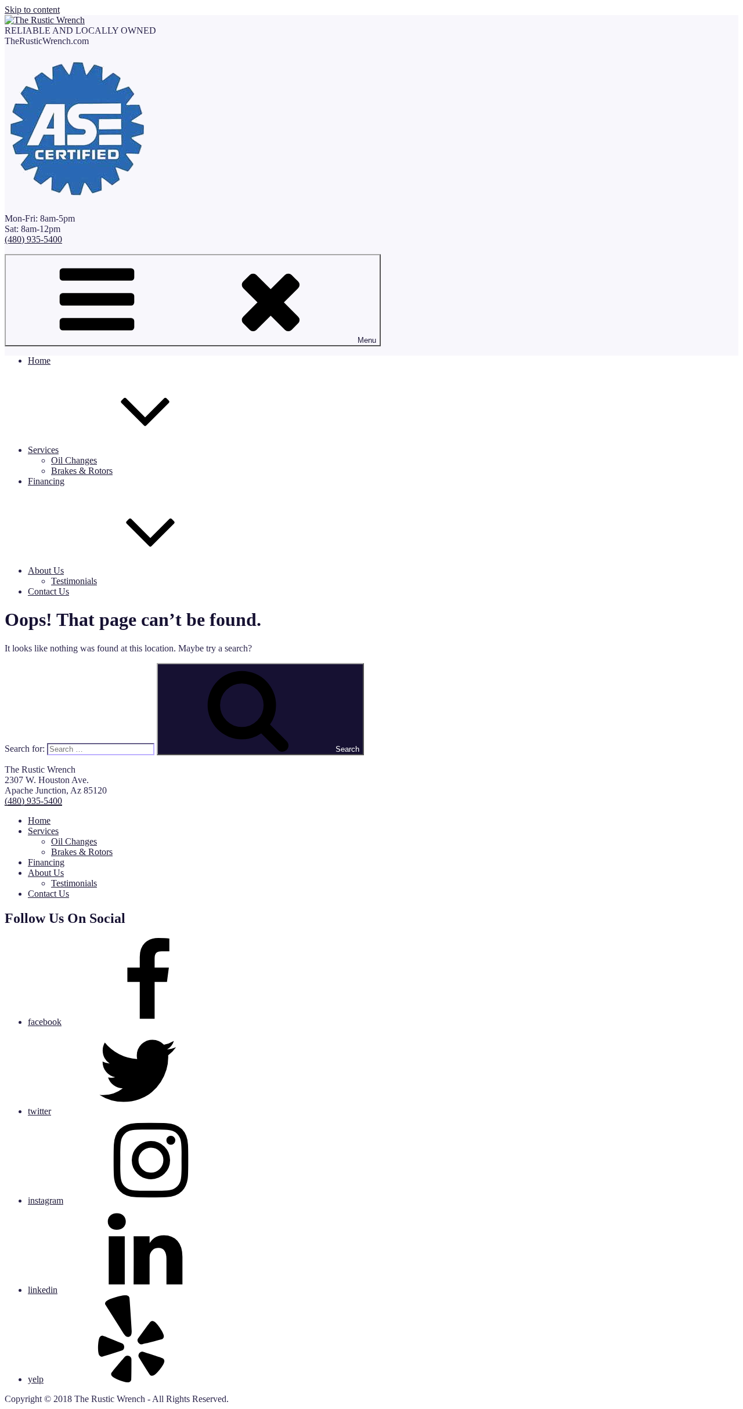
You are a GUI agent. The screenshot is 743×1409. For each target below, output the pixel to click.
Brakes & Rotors (82, 471)
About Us (46, 570)
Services (43, 450)
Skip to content (32, 10)
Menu (367, 340)
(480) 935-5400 (33, 239)
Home (39, 360)
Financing (46, 481)
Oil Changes (74, 460)
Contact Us (48, 591)
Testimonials (74, 581)
